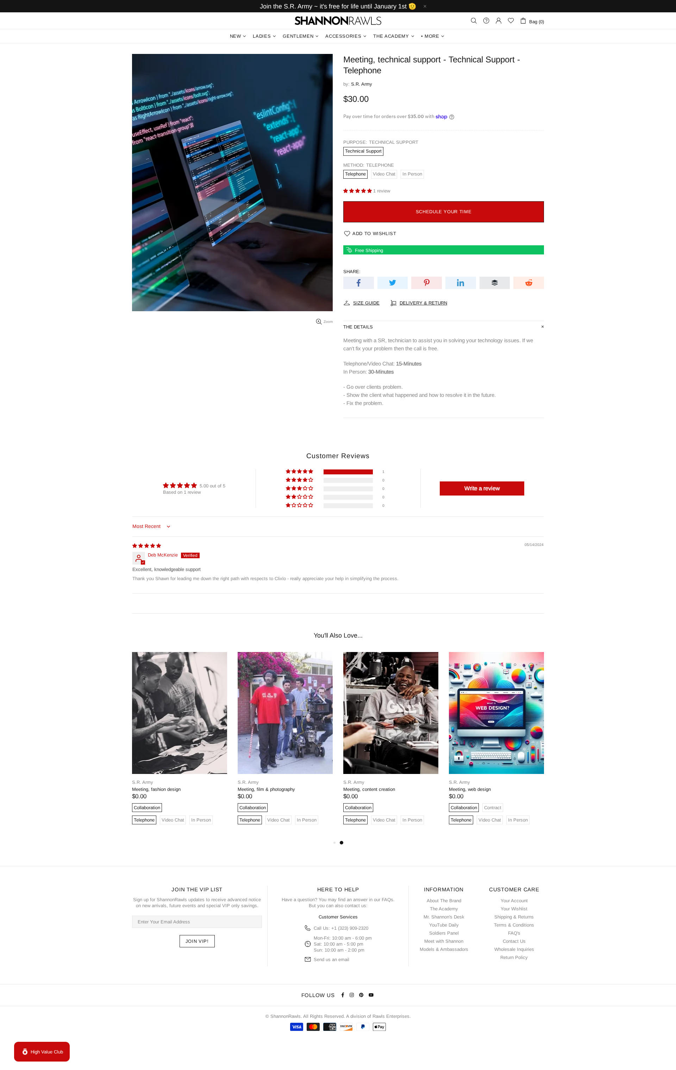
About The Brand (444, 900)
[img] (146, 545)
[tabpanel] (496, 745)
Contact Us (514, 941)
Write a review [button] (482, 488)
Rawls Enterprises (391, 1016)
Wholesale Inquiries (514, 949)
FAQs (387, 899)
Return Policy (514, 957)
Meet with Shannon (443, 941)
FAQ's (514, 933)
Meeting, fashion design (156, 789)
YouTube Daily (444, 925)
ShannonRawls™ (338, 20)
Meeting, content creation (369, 789)
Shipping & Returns (514, 917)
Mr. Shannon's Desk (444, 917)
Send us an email (331, 959)
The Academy (444, 908)
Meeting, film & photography (266, 789)
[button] (358, 190)
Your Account (514, 900)
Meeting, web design (470, 789)
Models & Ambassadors (444, 949)
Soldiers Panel (444, 933)
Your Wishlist (514, 908)
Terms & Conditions (514, 925)
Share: (352, 271)
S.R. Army (361, 84)
